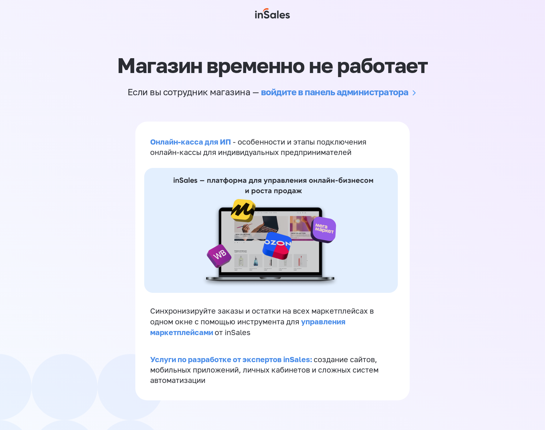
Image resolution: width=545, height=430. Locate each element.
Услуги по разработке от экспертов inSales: (232, 359)
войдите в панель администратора (335, 91)
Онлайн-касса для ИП (190, 141)
